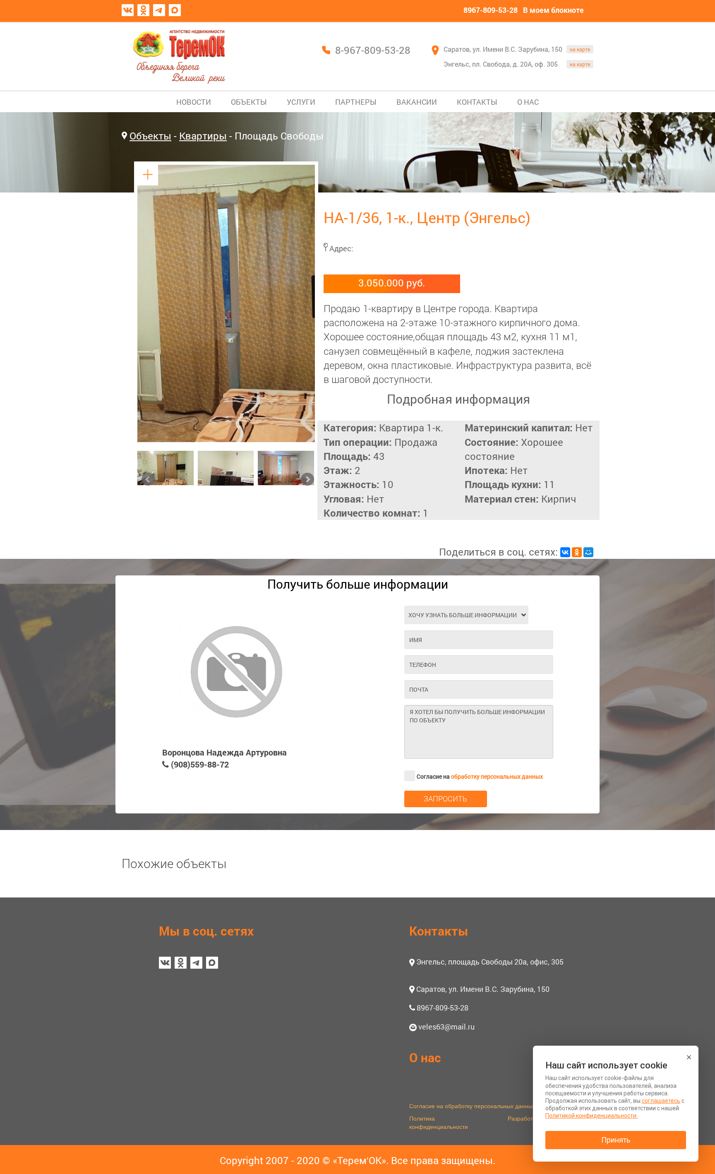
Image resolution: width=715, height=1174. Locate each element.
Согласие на (480, 776)
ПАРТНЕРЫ (356, 102)
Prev (148, 479)
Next (307, 479)
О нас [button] (425, 1057)
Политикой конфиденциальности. (591, 1115)
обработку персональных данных (497, 776)
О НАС (528, 102)
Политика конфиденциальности (438, 1122)
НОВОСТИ (193, 102)
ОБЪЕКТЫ (249, 102)
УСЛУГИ (301, 102)
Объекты (150, 135)
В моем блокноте (553, 10)
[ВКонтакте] (565, 552)
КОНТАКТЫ (477, 102)
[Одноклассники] (577, 552)
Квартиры (203, 135)
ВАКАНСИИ (416, 102)
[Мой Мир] (588, 552)
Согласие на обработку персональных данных (472, 1106)
